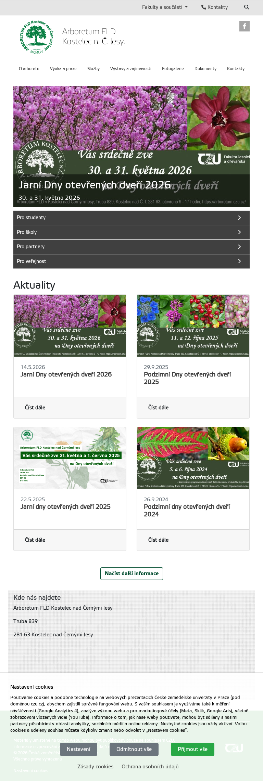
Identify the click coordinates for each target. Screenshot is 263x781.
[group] (131, 146)
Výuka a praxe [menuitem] (63, 68)
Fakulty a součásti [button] (163, 7)
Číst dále (35, 407)
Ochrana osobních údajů (150, 766)
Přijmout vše (193, 749)
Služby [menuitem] (93, 68)
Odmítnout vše (134, 749)
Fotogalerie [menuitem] (173, 68)
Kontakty (217, 7)
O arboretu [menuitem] (29, 68)
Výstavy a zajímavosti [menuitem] (130, 68)
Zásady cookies (95, 766)
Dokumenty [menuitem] (205, 68)
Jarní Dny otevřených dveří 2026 (66, 374)
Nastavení (78, 749)
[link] (244, 27)
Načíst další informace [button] (132, 573)
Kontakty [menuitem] (236, 68)
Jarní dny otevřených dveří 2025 (66, 506)
